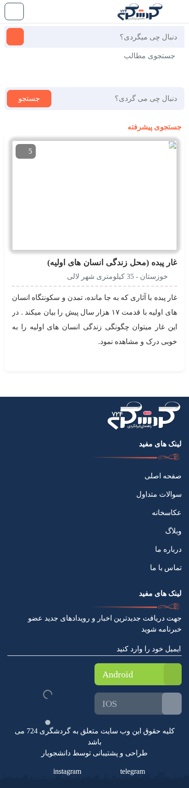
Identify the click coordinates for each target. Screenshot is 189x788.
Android (117, 674)
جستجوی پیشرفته (154, 127)
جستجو (29, 98)
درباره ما (168, 549)
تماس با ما (166, 568)
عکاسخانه (167, 512)
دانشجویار (56, 753)
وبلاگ (173, 531)
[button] (147, 152)
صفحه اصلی (163, 476)
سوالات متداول (159, 494)
